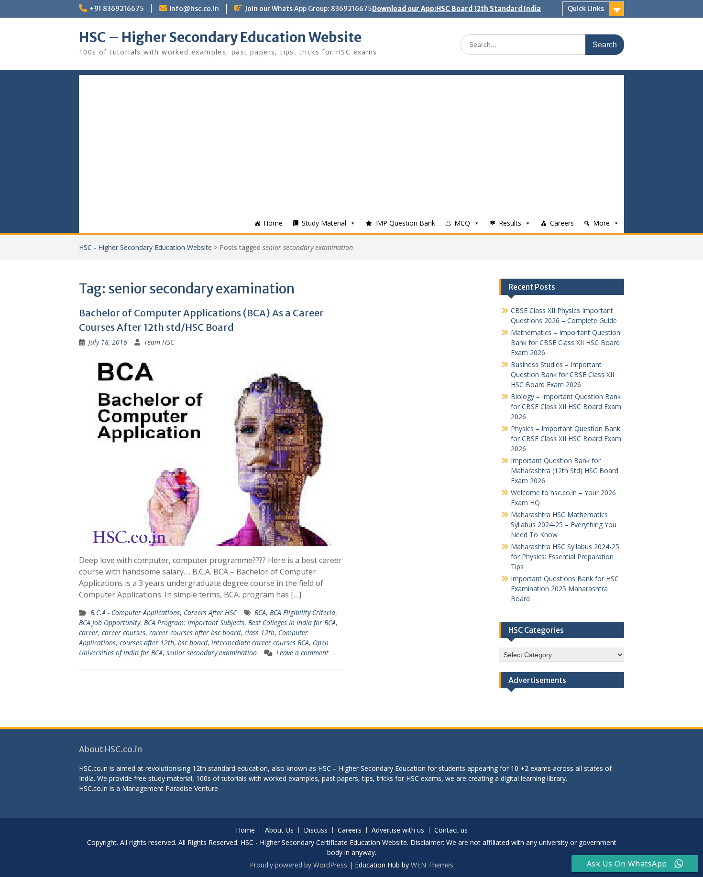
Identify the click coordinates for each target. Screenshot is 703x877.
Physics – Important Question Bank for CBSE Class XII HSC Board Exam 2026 (566, 438)
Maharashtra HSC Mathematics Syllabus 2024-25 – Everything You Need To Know (563, 524)
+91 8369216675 (116, 8)
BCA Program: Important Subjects (194, 622)
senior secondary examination (211, 652)
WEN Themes (432, 864)
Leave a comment (302, 652)
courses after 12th (147, 642)
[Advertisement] (351, 142)
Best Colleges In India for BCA (292, 622)
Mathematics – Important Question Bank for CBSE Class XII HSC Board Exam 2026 (565, 342)
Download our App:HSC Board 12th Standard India (456, 8)
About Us (279, 830)
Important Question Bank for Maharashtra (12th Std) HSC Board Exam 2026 (564, 470)
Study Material (324, 222)
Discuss (316, 830)
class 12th (259, 632)
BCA (260, 612)
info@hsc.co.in (194, 8)
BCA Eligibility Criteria (302, 612)
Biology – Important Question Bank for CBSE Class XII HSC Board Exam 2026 (566, 406)
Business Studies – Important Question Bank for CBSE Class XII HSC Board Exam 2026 (562, 374)
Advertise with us (398, 830)
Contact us (451, 830)
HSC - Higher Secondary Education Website (145, 247)
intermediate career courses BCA (260, 642)
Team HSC (159, 341)
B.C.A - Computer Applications (135, 612)
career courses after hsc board (195, 632)
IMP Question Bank (405, 222)
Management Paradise (157, 788)
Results (510, 222)
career (88, 632)
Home (273, 222)
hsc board (193, 642)
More (601, 222)
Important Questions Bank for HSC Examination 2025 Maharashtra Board (565, 588)
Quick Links (586, 8)
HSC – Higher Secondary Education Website (220, 37)
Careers (562, 222)
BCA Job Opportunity (109, 622)
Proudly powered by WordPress (298, 864)
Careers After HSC (210, 612)
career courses (123, 632)
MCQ (462, 222)
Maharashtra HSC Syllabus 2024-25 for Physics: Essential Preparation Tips (565, 556)
